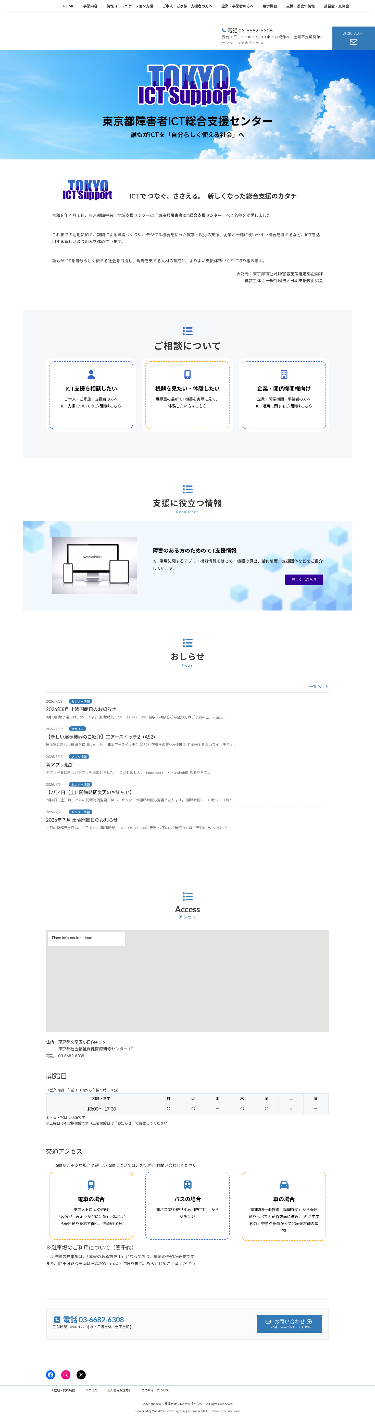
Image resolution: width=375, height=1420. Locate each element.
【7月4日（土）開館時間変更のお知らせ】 (90, 792)
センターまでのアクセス (243, 43)
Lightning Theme (186, 1411)
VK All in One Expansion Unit (220, 1411)
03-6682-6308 (255, 30)
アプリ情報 (79, 757)
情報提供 (77, 729)
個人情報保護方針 (119, 1390)
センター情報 (80, 701)
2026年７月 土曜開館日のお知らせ (82, 820)
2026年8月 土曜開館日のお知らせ (81, 709)
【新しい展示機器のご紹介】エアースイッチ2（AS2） (102, 737)
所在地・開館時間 (63, 1390)
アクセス (91, 1390)
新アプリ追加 (59, 764)
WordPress (160, 1411)
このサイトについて (155, 1390)
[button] (304, 580)
